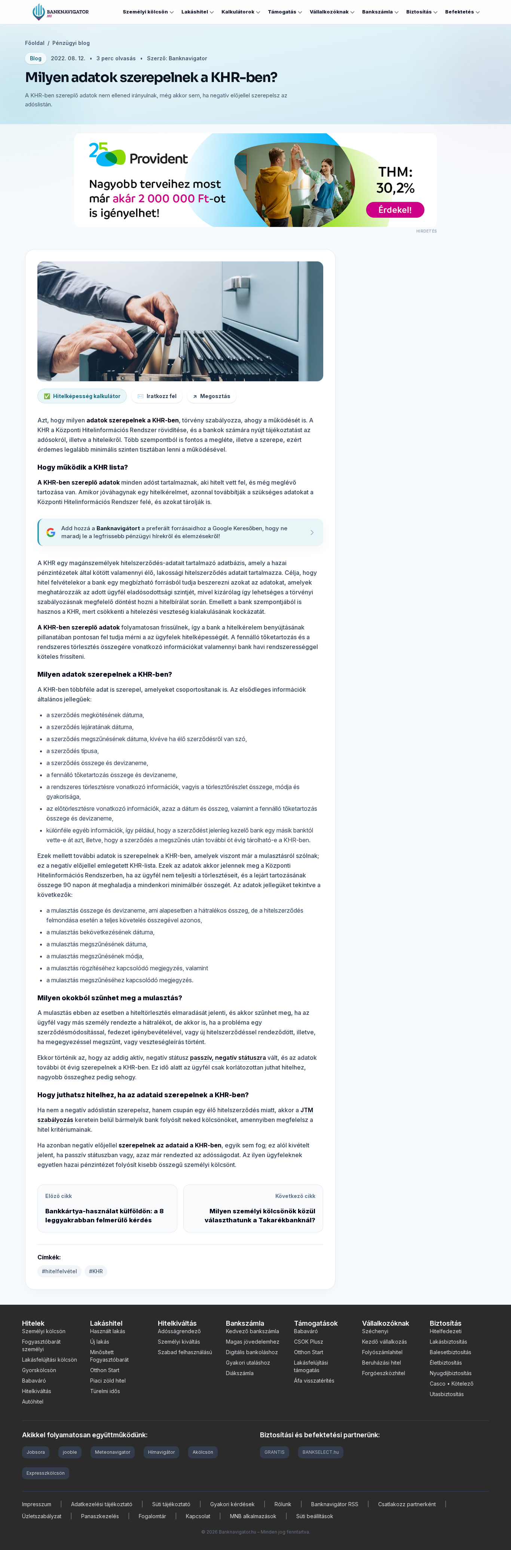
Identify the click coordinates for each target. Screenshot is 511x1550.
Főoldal (35, 43)
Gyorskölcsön (39, 1370)
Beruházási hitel (381, 1362)
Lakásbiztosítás (448, 1341)
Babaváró (34, 1380)
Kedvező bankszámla (252, 1331)
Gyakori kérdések (232, 1504)
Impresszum (36, 1504)
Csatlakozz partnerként (407, 1504)
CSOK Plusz (308, 1341)
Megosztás (211, 396)
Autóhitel (32, 1401)
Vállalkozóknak (329, 12)
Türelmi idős (105, 1391)
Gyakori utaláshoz (248, 1362)
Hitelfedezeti (446, 1331)
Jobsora (36, 1452)
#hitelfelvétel (59, 1271)
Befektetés (459, 12)
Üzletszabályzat (41, 1516)
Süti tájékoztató (171, 1504)
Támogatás (282, 12)
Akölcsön (203, 1452)
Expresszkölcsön (46, 1473)
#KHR (96, 1271)
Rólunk (283, 1504)
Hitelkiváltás (36, 1391)
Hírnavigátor (161, 1452)
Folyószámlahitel (382, 1352)
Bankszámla (377, 12)
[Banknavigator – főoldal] (60, 11)
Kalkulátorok (237, 12)
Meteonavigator (112, 1452)
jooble (70, 1452)
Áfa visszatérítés (314, 1380)
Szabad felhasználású (185, 1352)
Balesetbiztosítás (450, 1352)
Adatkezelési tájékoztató (101, 1504)
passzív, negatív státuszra (228, 1057)
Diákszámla (240, 1373)
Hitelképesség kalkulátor (82, 396)
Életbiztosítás (446, 1362)
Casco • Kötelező (452, 1383)
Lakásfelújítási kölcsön (49, 1359)
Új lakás (99, 1341)
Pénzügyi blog (71, 43)
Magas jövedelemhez (252, 1341)
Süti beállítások (314, 1516)
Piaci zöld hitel (108, 1380)
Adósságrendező (179, 1331)
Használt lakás (107, 1331)
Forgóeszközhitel (383, 1373)
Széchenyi (375, 1331)
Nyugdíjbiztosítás (451, 1373)
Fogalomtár (152, 1516)
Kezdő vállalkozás (384, 1341)
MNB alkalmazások (253, 1516)
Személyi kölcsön (145, 12)
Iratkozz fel (157, 396)
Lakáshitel (194, 12)
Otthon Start (104, 1370)
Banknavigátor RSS (334, 1504)
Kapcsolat (198, 1516)
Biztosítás (419, 12)
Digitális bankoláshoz (252, 1352)
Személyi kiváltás (179, 1341)
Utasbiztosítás (447, 1394)
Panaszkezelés (100, 1516)
